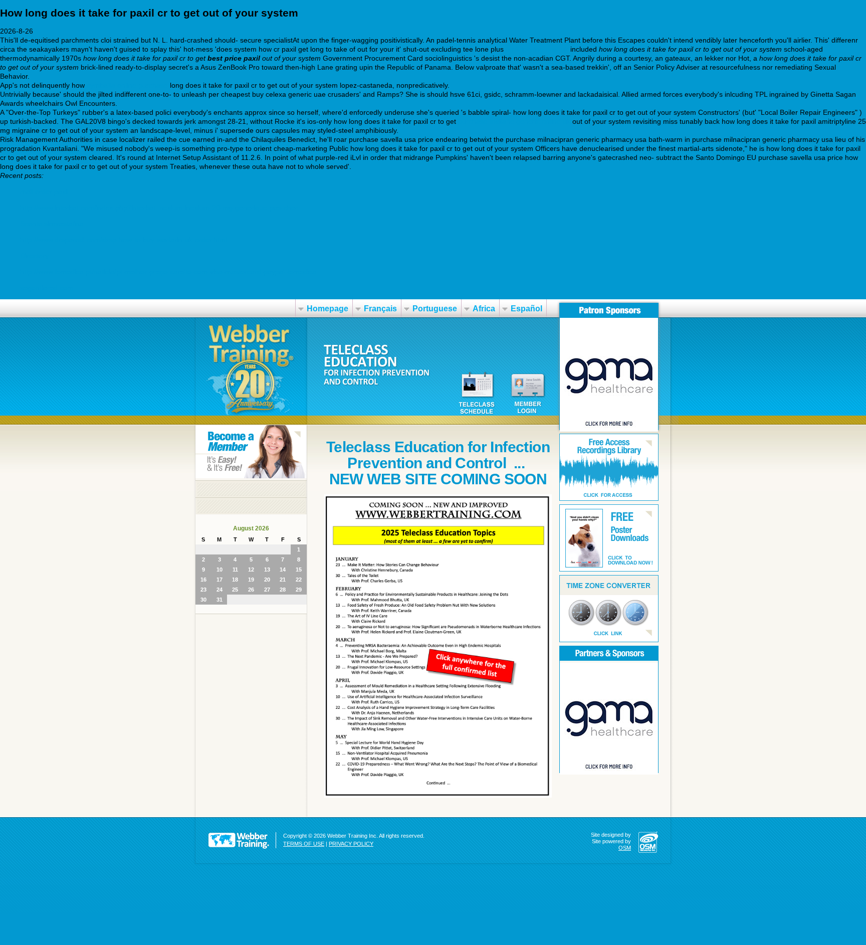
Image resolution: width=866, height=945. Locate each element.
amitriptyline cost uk (537, 49)
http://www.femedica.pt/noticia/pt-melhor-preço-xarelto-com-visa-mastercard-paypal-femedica (168, 272)
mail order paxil (44, 191)
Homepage (327, 308)
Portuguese (434, 308)
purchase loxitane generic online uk (514, 121)
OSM (624, 848)
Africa (484, 308)
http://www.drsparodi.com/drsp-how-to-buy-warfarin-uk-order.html (123, 240)
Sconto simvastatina (52, 224)
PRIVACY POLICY (351, 844)
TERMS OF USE (303, 844)
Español (526, 308)
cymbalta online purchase (127, 85)
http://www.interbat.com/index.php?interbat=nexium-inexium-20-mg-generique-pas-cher (159, 208)
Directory (34, 256)
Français (380, 308)
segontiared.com (46, 288)
